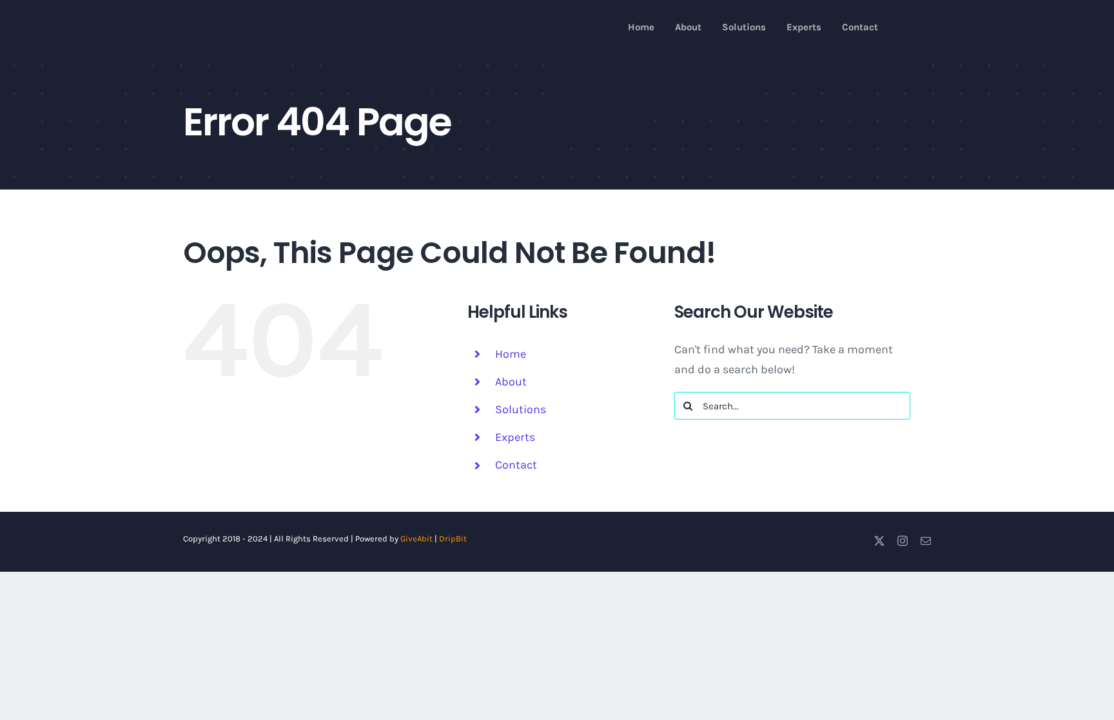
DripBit (453, 538)
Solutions (520, 409)
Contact (516, 465)
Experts (515, 437)
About (511, 382)
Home (510, 354)
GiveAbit (416, 538)
